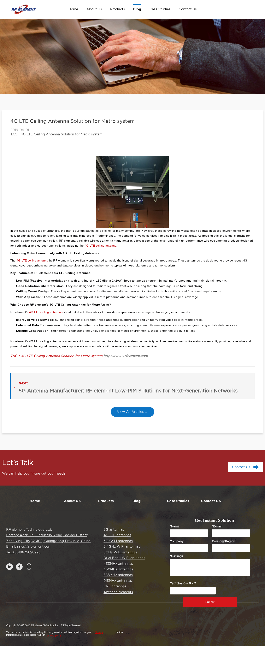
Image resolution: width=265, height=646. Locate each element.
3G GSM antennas (118, 541)
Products (106, 501)
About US (72, 501)
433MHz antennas (118, 563)
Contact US (211, 501)
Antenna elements (118, 592)
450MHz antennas (118, 569)
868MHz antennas (118, 575)
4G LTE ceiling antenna (101, 245)
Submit (209, 602)
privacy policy (54, 635)
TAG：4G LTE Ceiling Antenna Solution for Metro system (56, 134)
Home (35, 501)
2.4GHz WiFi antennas (122, 546)
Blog (136, 501)
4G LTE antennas (117, 535)
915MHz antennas (118, 580)
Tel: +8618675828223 (23, 552)
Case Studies (178, 501)
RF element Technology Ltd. (29, 529)
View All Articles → (132, 411)
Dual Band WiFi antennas (124, 558)
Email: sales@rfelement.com (28, 546)
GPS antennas (115, 586)
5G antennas (114, 529)
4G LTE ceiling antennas (46, 312)
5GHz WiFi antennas (120, 552)
